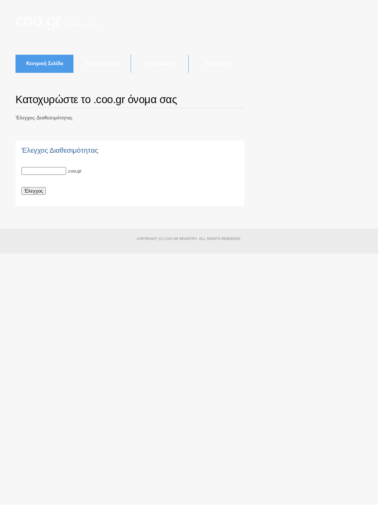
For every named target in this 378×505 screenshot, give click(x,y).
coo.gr (38, 20)
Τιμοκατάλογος (102, 63)
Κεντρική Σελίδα (44, 63)
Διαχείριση (217, 63)
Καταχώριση (159, 63)
